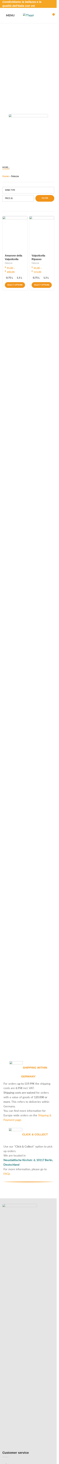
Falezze (8, 263)
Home (5, 176)
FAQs (6, 1174)
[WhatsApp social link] (52, 6)
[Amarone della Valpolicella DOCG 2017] (15, 234)
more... (6, 168)
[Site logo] (28, 15)
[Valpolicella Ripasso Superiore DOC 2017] (41, 234)
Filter (45, 198)
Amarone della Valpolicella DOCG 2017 (13, 259)
